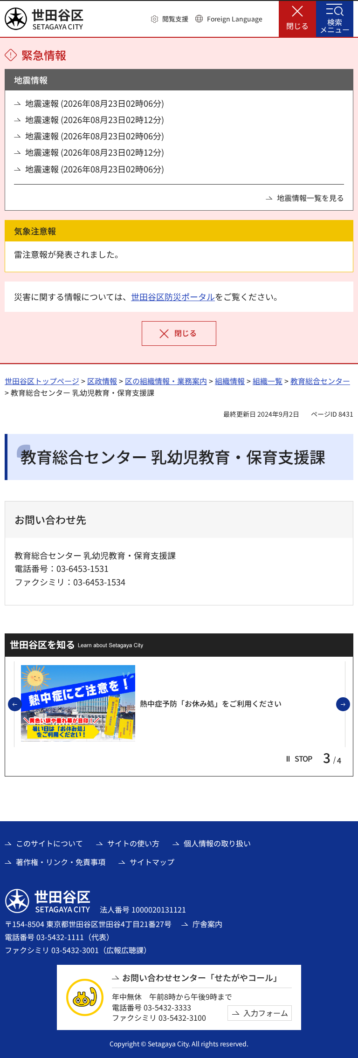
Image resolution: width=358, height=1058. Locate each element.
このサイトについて (49, 843)
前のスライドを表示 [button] (21, 705)
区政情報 (102, 380)
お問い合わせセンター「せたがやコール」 (202, 977)
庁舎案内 (207, 924)
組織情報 (230, 380)
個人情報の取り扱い (217, 843)
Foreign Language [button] (234, 18)
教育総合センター (320, 380)
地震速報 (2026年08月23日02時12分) (94, 119)
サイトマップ (152, 862)
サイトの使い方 (133, 843)
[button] (169, 19)
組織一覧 (267, 380)
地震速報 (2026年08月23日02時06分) (94, 103)
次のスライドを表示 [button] (349, 705)
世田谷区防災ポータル (173, 296)
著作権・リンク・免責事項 (60, 862)
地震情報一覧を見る (310, 197)
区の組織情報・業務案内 (166, 380)
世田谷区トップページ (42, 380)
